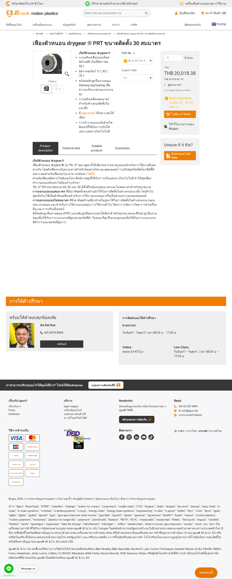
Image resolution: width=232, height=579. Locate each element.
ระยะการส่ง (129, 70)
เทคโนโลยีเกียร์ (56, 34)
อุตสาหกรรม (94, 24)
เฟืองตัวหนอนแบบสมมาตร (99, 34)
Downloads (122, 148)
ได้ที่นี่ (91, 174)
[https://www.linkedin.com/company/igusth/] (136, 437)
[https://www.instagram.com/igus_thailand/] (129, 437)
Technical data (71, 148)
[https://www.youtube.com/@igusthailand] (144, 437)
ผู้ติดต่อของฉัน (193, 24)
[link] (180, 157)
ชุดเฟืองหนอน (75, 34)
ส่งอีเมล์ (61, 344)
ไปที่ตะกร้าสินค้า (178, 115)
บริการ (116, 24)
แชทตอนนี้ (206, 572)
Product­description (45, 148)
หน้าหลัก (39, 34)
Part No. (127, 53)
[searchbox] (114, 13)
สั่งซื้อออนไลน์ (14, 24)
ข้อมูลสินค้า (69, 24)
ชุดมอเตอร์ (89, 113)
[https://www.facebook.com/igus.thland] (122, 437)
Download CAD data (180, 155)
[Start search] (146, 13)
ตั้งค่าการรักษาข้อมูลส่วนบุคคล (137, 498)
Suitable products (97, 148)
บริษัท (134, 24)
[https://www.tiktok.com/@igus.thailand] (151, 437)
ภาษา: (187, 430)
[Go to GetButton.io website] (9, 575)
